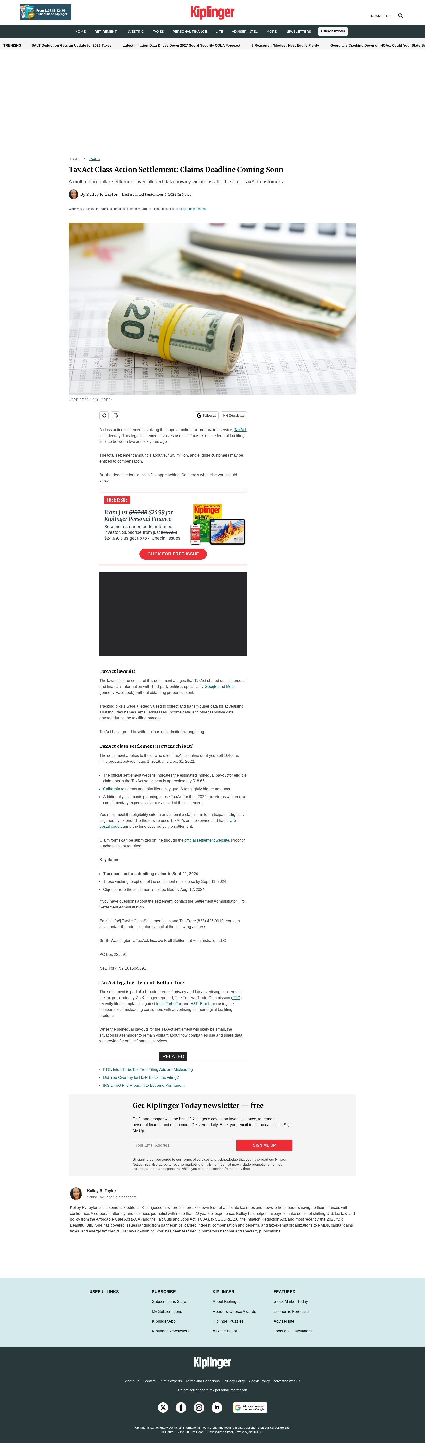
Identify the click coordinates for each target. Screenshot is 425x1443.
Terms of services (196, 1159)
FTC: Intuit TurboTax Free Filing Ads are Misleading (148, 1070)
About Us (132, 1386)
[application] (173, 614)
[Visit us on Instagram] (199, 1412)
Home (74, 159)
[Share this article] (104, 415)
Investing (135, 31)
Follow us (209, 415)
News (186, 194)
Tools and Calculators (293, 1336)
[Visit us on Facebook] (181, 1412)
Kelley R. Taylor (102, 194)
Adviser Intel (245, 31)
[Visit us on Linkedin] (217, 1412)
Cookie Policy (259, 1386)
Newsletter (237, 415)
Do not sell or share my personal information (212, 1395)
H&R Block (200, 1004)
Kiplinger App (164, 1326)
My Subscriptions (167, 1316)
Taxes (158, 31)
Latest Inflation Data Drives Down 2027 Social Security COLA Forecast (181, 45)
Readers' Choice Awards (234, 1316)
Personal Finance (190, 31)
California (111, 789)
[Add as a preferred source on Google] (247, 1412)
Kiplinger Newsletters (170, 1336)
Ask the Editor (225, 1336)
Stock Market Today (291, 1306)
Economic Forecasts (291, 1316)
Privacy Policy (234, 1386)
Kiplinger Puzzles (228, 1326)
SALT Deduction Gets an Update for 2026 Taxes (71, 45)
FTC (236, 998)
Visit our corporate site (274, 1432)
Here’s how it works (193, 209)
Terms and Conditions (203, 1386)
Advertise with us (287, 1386)
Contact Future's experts (162, 1386)
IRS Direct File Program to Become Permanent (143, 1085)
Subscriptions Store (169, 1306)
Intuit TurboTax (169, 1004)
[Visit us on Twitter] (163, 1412)
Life (219, 31)
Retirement (105, 31)
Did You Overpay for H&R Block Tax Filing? (141, 1077)
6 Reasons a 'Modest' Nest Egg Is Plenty (285, 45)
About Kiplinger (226, 1306)
